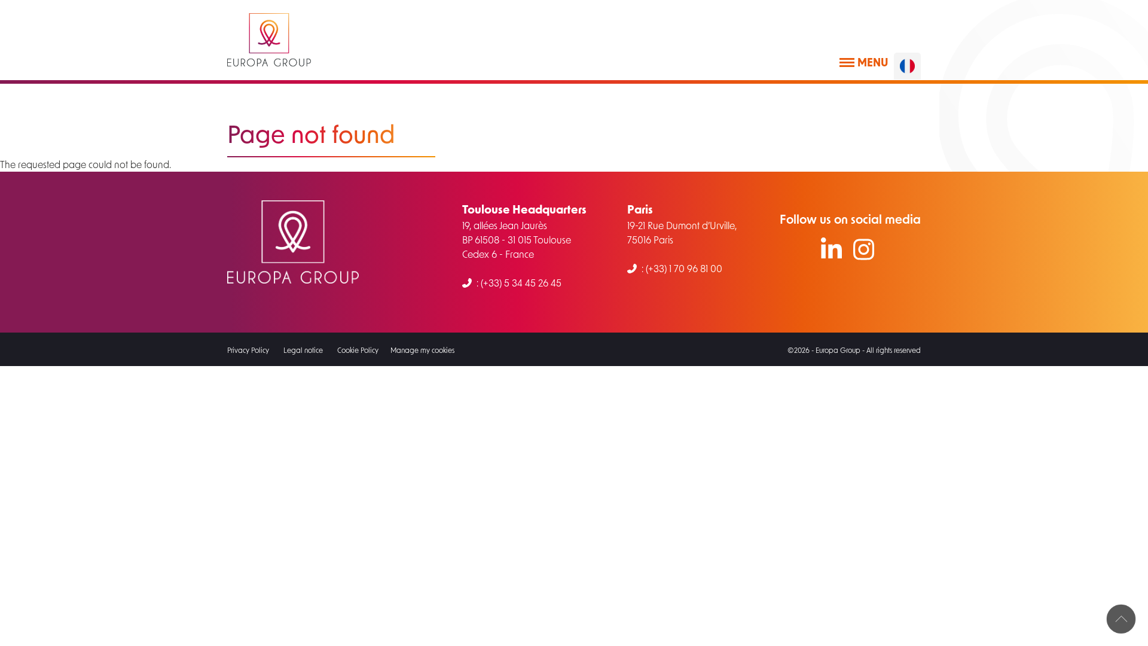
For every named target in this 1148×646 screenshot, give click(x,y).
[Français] (907, 66)
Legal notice (303, 350)
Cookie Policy (357, 350)
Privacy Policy (248, 350)
